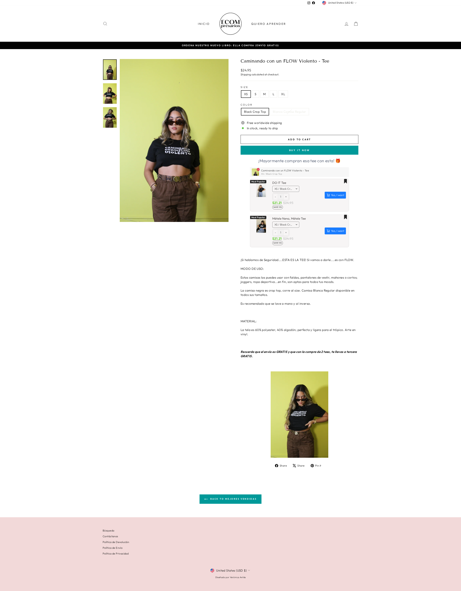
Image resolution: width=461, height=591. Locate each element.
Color (247, 104)
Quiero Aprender (268, 24)
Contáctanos (110, 536)
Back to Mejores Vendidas (233, 498)
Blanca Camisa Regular (289, 111)
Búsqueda (108, 530)
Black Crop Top (255, 111)
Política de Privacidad (116, 553)
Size (244, 87)
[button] (275, 197)
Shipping (246, 74)
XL (283, 94)
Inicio (204, 24)
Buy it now (299, 150)
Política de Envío (112, 547)
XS (246, 94)
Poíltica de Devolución (116, 542)
